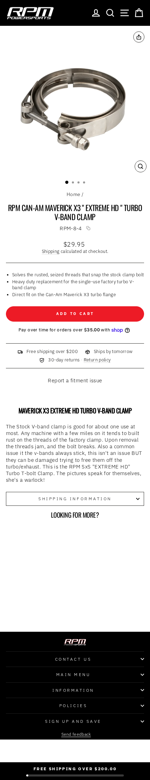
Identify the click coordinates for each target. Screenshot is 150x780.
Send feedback (76, 734)
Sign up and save (73, 721)
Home (73, 194)
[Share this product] (138, 37)
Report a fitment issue (75, 380)
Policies (73, 705)
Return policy (97, 359)
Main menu (73, 674)
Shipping (51, 251)
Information (73, 690)
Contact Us (73, 659)
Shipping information (75, 498)
